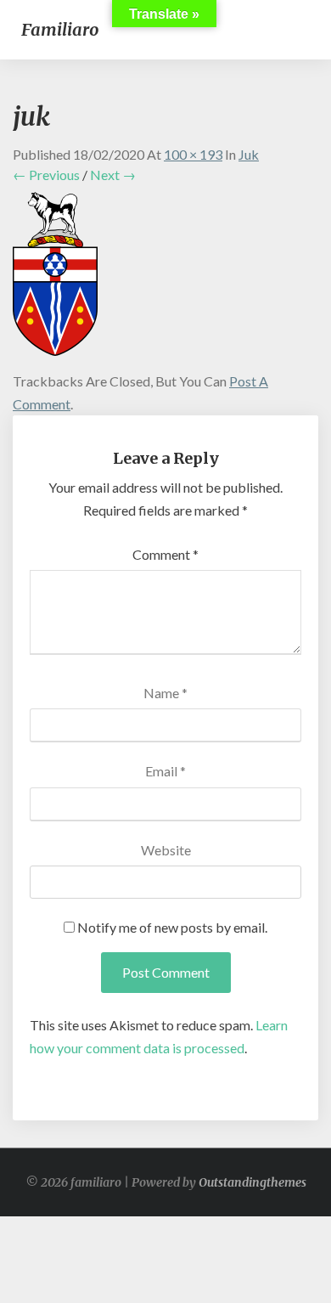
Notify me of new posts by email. (172, 927)
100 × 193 (193, 154)
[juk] (55, 279)
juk (248, 154)
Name (165, 693)
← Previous (46, 174)
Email (165, 771)
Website (166, 850)
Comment (165, 554)
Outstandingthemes (252, 1182)
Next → (113, 174)
